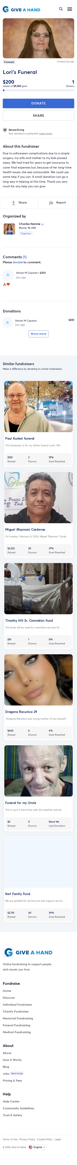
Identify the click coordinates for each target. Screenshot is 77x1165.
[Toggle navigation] (70, 9)
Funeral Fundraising (16, 1025)
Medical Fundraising (17, 1032)
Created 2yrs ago (65, 61)
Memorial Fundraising (18, 1018)
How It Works (12, 1060)
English (38, 1147)
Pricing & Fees (12, 1080)
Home (7, 991)
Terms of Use (10, 1139)
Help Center (11, 1101)
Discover (9, 997)
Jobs (6, 1073)
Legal (58, 1139)
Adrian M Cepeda (25, 320)
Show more (38, 334)
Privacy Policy (27, 1139)
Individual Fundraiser (17, 1004)
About (7, 1053)
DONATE (38, 103)
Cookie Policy (45, 1139)
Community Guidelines (18, 1108)
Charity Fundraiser (16, 1011)
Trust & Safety (12, 1115)
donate (18, 262)
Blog (6, 1067)
